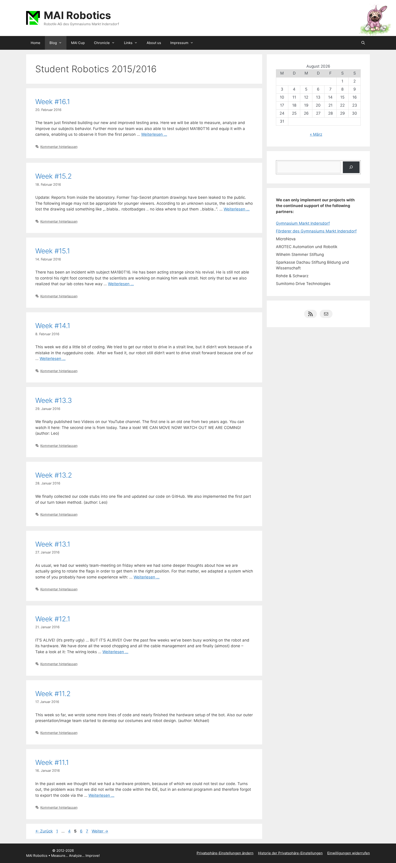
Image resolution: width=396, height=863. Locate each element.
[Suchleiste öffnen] (363, 43)
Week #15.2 (53, 176)
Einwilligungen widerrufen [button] (348, 853)
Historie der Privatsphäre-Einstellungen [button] (290, 853)
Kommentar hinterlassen (58, 147)
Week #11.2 (53, 693)
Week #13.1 (52, 544)
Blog (53, 43)
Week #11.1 (52, 762)
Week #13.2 (53, 475)
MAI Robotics (77, 15)
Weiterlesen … (154, 134)
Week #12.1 (52, 619)
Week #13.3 (53, 400)
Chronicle (102, 43)
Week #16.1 (52, 101)
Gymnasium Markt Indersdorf (303, 223)
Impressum (179, 43)
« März (316, 134)
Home (35, 43)
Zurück (44, 831)
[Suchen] (351, 167)
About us (154, 43)
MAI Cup (78, 43)
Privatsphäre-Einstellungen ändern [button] (225, 853)
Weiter (100, 831)
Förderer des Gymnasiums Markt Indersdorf (316, 231)
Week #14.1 (52, 325)
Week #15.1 (52, 251)
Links (128, 43)
